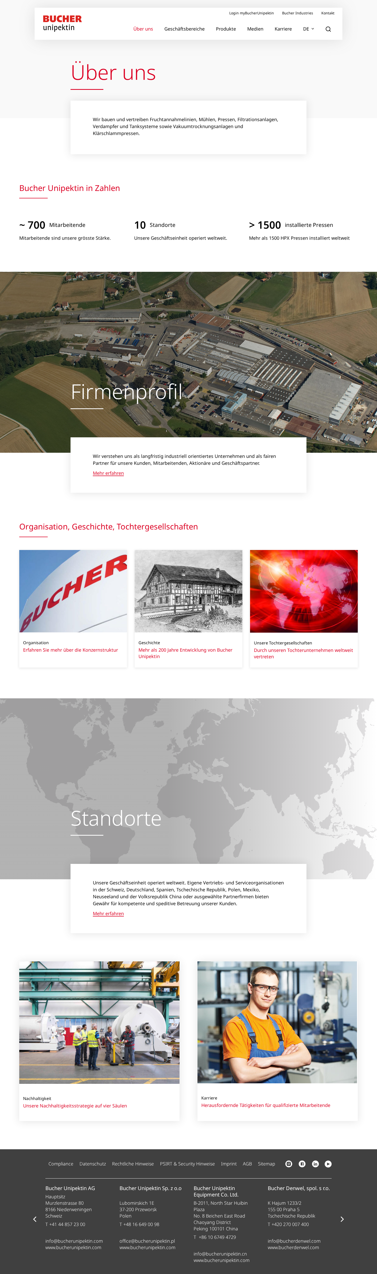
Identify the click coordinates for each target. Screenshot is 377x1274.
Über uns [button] (143, 29)
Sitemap (266, 1164)
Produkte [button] (226, 29)
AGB (247, 1164)
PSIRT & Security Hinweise (187, 1164)
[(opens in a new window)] (288, 1164)
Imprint (229, 1164)
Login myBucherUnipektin (251, 13)
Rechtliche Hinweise (133, 1164)
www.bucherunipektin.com (73, 1247)
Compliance (60, 1164)
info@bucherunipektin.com (74, 1241)
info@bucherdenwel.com (294, 1241)
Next (342, 1219)
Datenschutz (93, 1164)
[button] (328, 29)
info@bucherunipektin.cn (220, 1254)
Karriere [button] (283, 29)
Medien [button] (255, 29)
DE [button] (306, 29)
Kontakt (327, 13)
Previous (34, 1219)
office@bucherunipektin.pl (147, 1241)
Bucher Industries (297, 13)
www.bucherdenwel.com (293, 1247)
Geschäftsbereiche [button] (184, 29)
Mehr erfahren (108, 473)
